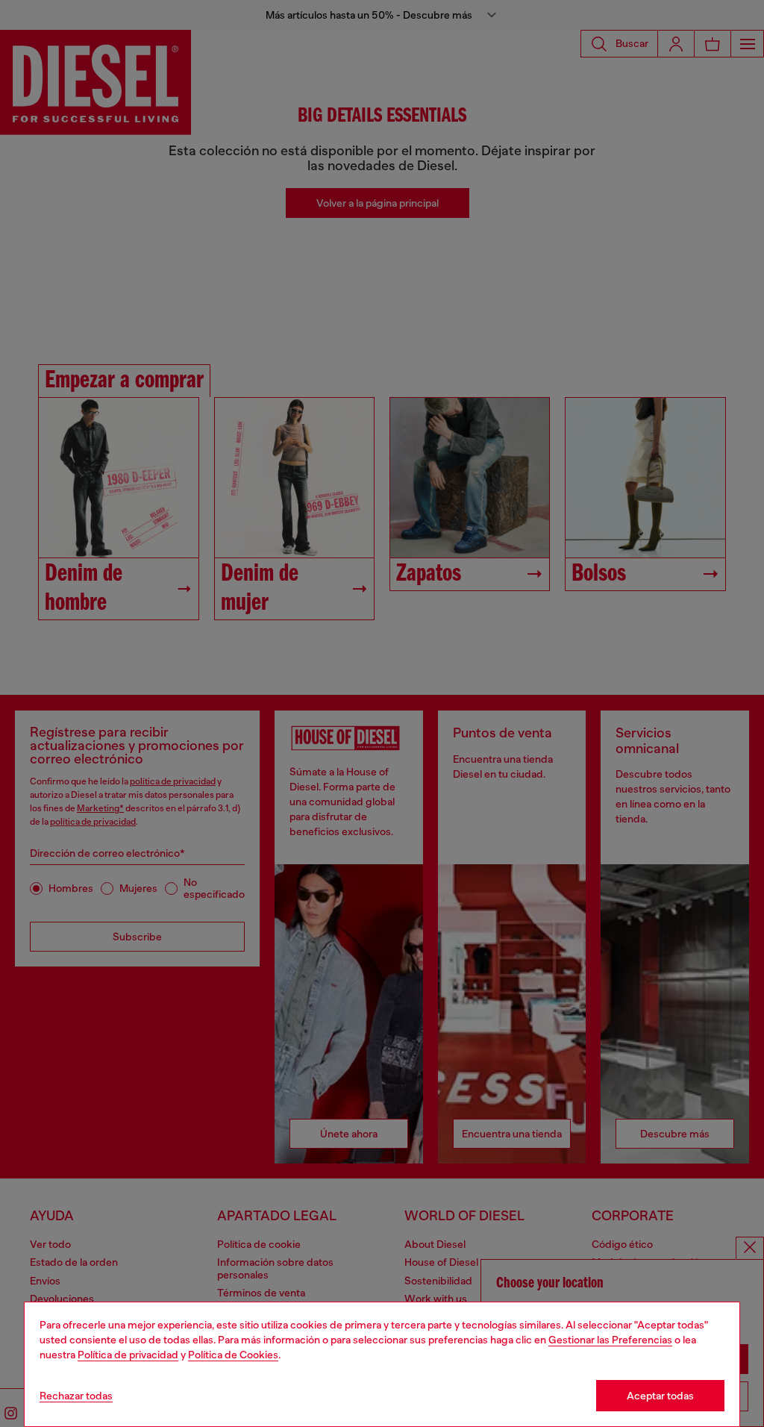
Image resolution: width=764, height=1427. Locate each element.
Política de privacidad (128, 1355)
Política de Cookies (233, 1355)
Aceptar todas (660, 1396)
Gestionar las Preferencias (610, 1340)
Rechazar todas (76, 1396)
